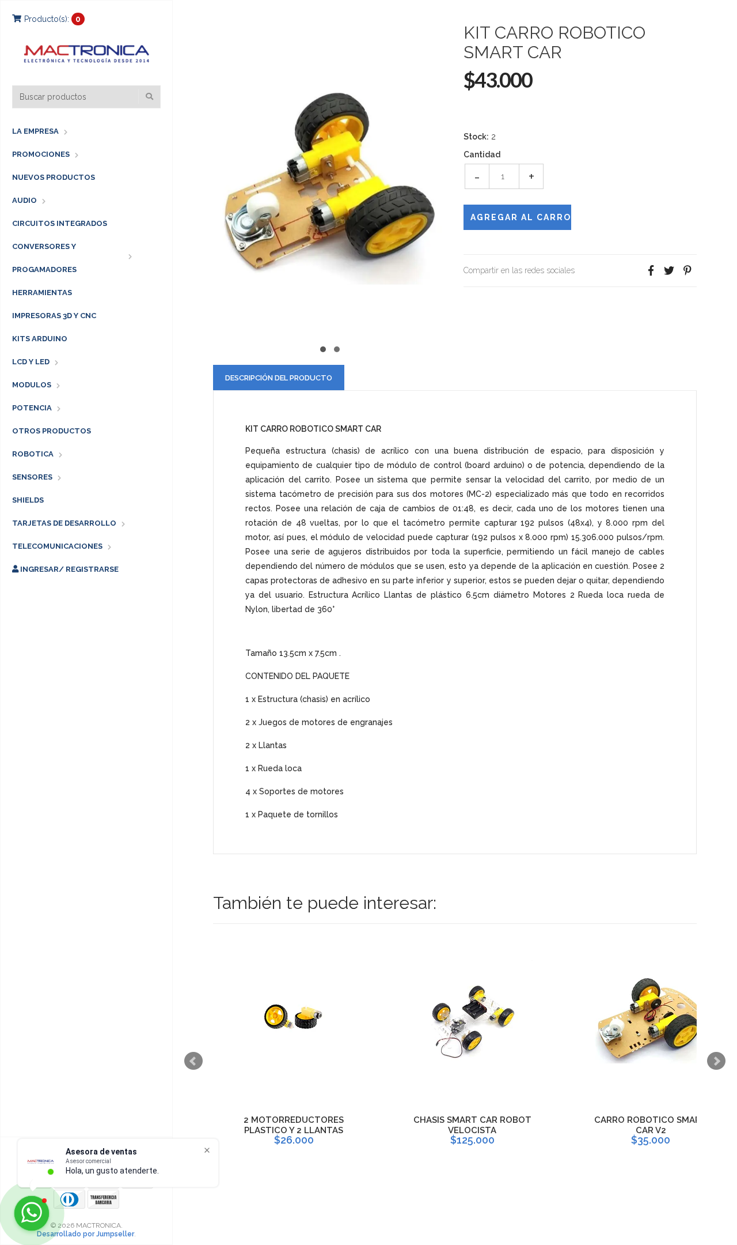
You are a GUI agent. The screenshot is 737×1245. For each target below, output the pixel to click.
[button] (323, 348)
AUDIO (24, 200)
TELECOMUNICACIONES (57, 546)
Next (716, 1061)
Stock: (476, 137)
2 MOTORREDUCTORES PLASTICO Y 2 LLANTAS (294, 1125)
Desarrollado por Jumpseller (85, 1234)
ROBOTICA (33, 454)
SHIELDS (28, 500)
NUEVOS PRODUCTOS (53, 177)
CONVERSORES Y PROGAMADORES (44, 258)
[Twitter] (669, 271)
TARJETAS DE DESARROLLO (64, 523)
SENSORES (32, 477)
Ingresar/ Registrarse (68, 569)
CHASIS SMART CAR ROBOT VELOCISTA (472, 1125)
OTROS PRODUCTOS (51, 431)
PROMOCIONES (41, 154)
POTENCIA (32, 407)
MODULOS (31, 384)
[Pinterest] (687, 271)
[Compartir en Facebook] (650, 271)
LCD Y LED (31, 361)
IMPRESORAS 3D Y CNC (54, 315)
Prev (193, 1061)
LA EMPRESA (35, 131)
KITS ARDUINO (39, 338)
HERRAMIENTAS (42, 292)
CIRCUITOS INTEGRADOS (59, 223)
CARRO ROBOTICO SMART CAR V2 (650, 1125)
